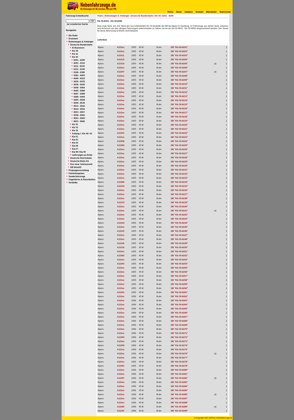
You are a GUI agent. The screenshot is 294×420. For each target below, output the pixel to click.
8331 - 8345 (79, 69)
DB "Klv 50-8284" (179, 386)
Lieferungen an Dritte (82, 155)
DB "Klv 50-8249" (179, 243)
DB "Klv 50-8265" (179, 309)
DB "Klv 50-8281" (179, 374)
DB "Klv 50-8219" (179, 121)
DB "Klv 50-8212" (179, 92)
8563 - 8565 (79, 118)
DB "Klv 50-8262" (179, 296)
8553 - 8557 (79, 112)
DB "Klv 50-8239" (179, 202)
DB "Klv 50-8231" (179, 170)
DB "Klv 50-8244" (179, 223)
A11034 (120, 247)
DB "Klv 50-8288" (179, 402)
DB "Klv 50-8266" (179, 313)
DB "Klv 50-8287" (179, 398)
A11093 (120, 264)
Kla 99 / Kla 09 (79, 152)
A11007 (120, 72)
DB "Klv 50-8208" (179, 76)
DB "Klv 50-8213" (179, 96)
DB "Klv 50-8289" (179, 407)
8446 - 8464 (79, 87)
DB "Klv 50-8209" (179, 80)
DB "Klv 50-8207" (179, 72)
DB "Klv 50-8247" (179, 235)
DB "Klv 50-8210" (179, 84)
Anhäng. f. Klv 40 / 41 (82, 133)
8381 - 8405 (79, 75)
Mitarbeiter (211, 12)
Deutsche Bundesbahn (81, 45)
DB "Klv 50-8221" (179, 129)
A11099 (120, 345)
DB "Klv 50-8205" (179, 63)
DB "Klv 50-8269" (179, 325)
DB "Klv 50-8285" (179, 390)
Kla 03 (75, 140)
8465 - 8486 (79, 91)
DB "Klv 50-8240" (179, 206)
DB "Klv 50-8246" (179, 231)
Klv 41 (75, 54)
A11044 (120, 223)
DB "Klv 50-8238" (179, 198)
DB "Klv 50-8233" (179, 178)
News (179, 12)
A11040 (120, 243)
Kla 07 (75, 149)
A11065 (120, 255)
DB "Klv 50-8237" (179, 194)
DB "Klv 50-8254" (179, 264)
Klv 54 (75, 130)
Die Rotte (73, 35)
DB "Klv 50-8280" (179, 370)
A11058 (120, 141)
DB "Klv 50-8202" (179, 51)
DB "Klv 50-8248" (179, 239)
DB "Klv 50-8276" (179, 353)
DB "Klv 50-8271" (179, 333)
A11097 (120, 378)
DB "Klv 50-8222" (179, 133)
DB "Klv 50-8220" (179, 125)
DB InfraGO (75, 167)
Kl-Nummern (78, 48)
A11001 (120, 133)
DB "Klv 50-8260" (179, 288)
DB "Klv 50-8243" (179, 219)
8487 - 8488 (79, 94)
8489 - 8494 (79, 97)
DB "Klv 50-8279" (179, 366)
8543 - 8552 (79, 109)
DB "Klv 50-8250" (179, 247)
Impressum (225, 12)
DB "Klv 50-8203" (179, 55)
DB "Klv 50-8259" (179, 284)
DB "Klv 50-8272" (179, 337)
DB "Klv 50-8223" (179, 137)
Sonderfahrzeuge (77, 176)
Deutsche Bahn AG (79, 161)
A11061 (120, 366)
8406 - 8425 (79, 78)
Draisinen (73, 38)
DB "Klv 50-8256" (179, 272)
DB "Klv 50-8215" (179, 104)
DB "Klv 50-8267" (179, 317)
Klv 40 (75, 51)
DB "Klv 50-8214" (179, 100)
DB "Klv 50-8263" (179, 300)
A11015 (120, 59)
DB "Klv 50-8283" (179, 382)
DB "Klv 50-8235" (179, 186)
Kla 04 (75, 143)
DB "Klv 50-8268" (179, 321)
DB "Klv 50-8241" (179, 210)
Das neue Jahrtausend (81, 164)
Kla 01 (75, 136)
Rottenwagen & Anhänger (81, 42)
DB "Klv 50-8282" (179, 378)
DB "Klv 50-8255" (179, 268)
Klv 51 (75, 124)
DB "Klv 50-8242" (179, 215)
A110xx (120, 47)
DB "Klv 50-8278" (179, 362)
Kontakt (199, 12)
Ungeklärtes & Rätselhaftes (82, 179)
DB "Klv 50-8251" (179, 251)
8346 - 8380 (79, 72)
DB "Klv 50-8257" (179, 276)
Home (170, 12)
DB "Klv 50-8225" (179, 145)
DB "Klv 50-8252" (179, 255)
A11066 (120, 182)
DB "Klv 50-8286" (179, 394)
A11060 (120, 145)
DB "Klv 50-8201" (179, 47)
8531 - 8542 (79, 106)
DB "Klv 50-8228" (179, 157)
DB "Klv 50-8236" (179, 190)
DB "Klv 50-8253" (179, 260)
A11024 (120, 186)
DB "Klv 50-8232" (179, 174)
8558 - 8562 (79, 115)
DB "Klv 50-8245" (179, 227)
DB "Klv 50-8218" (179, 117)
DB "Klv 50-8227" (179, 153)
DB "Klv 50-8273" (179, 341)
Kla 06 (75, 146)
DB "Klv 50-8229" (179, 161)
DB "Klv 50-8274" (179, 345)
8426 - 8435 (79, 81)
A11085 (120, 407)
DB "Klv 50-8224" (179, 141)
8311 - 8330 (79, 66)
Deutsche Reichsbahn (81, 158)
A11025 (120, 231)
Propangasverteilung (79, 170)
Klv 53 (75, 127)
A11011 (120, 55)
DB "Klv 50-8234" (179, 182)
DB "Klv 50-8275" (179, 349)
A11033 (120, 202)
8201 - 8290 (79, 60)
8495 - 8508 (79, 100)
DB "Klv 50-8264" (179, 304)
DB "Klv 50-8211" (179, 88)
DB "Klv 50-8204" (179, 59)
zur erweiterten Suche (77, 24)
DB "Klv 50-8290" (179, 411)
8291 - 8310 (79, 63)
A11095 (120, 337)
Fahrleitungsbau (76, 173)
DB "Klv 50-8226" (179, 149)
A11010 (120, 63)
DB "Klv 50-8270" (179, 329)
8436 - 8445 (79, 84)
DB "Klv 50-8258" (179, 280)
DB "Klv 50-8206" (179, 68)
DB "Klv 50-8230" (179, 166)
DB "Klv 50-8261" (179, 292)
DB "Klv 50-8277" (179, 358)
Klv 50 (75, 57)
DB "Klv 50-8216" (179, 108)
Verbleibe (73, 182)
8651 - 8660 (79, 121)
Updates (189, 12)
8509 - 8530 (79, 103)
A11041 (120, 292)
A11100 (120, 411)
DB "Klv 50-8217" (179, 112)
